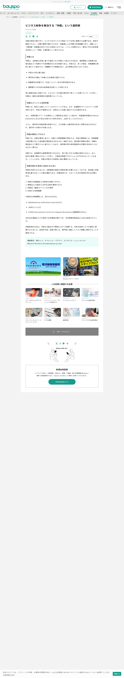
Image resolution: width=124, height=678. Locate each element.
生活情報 (14, 17)
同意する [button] (117, 674)
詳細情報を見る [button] (9, 675)
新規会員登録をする (62, 382)
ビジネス (22, 17)
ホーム (8, 17)
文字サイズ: (85, 36)
